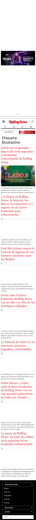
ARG (14, 127)
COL (5, 127)
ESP (22, 127)
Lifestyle (7, 499)
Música (6, 488)
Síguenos (9, 508)
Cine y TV (7, 492)
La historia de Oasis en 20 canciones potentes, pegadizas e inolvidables (18, 345)
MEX (31, 127)
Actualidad (7, 495)
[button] (3, 58)
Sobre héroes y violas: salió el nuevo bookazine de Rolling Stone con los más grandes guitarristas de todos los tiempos (17, 390)
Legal (7, 512)
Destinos (7, 503)
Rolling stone (11, 485)
